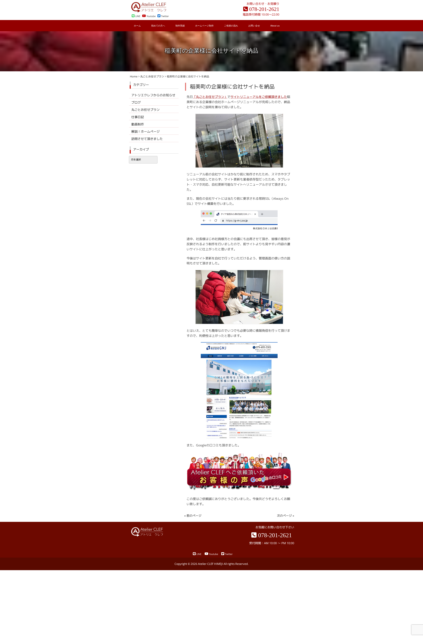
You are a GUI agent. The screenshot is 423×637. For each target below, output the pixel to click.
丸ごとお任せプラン (145, 109)
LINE (137, 16)
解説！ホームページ (145, 131)
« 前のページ (192, 515)
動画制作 (137, 124)
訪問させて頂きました (147, 138)
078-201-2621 (263, 9)
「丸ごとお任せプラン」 (210, 96)
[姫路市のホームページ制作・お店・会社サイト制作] (149, 11)
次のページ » (285, 515)
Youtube (151, 16)
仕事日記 (137, 117)
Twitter (164, 16)
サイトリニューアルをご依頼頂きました (259, 96)
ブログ (136, 102)
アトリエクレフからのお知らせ (153, 95)
